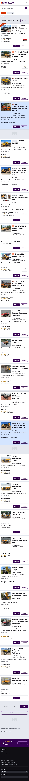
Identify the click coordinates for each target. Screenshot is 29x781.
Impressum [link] (3, 749)
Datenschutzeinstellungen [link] (7, 760)
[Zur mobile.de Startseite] (7, 3)
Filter (3, 13)
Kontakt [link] (3, 756)
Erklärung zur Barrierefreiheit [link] (8, 762)
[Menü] (26, 2)
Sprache (3, 769)
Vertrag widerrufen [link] (5, 753)
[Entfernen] (13, 13)
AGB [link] (2, 751)
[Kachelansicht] (26, 20)
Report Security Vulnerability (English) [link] (10, 764)
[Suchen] (26, 8)
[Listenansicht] (22, 20)
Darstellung (4, 774)
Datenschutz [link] (4, 758)
